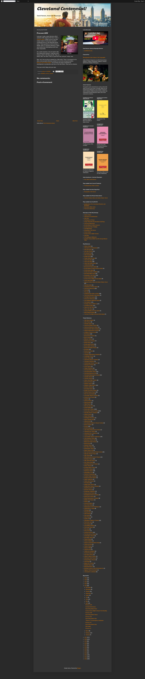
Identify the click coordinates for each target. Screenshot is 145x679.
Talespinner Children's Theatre (91, 520)
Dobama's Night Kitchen (90, 385)
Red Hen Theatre (88, 489)
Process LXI (88, 622)
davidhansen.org (88, 50)
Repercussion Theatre (89, 493)
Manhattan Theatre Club (90, 440)
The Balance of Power (89, 220)
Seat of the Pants (88, 505)
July (87, 597)
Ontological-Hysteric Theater (91, 464)
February (88, 632)
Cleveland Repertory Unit (90, 373)
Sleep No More (87, 511)
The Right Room (88, 228)
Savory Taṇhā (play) (89, 277)
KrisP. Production (88, 428)
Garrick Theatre (88, 400)
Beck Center (87, 337)
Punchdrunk (87, 482)
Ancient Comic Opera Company (91, 328)
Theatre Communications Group (92, 542)
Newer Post (40, 120)
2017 (85, 645)
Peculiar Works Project (89, 467)
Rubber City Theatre (89, 499)
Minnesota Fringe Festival (90, 441)
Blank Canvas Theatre (89, 340)
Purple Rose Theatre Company (91, 486)
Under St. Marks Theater (90, 556)
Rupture (86, 501)
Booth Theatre (87, 342)
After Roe (86, 218)
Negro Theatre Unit (88, 450)
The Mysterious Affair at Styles (91, 185)
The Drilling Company (89, 525)
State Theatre (87, 517)
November (88, 589)
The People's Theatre (89, 535)
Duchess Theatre (88, 387)
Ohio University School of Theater (92, 457)
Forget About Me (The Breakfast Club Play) (94, 221)
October (88, 591)
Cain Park (86, 352)
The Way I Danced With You (90, 303)
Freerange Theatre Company (91, 395)
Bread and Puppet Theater (90, 347)
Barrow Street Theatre (89, 335)
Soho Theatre (87, 513)
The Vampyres (87, 302)
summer (51, 73)
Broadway (86, 349)
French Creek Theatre (89, 397)
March (87, 630)
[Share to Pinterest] (63, 71)
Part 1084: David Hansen (90, 179)
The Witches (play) (88, 305)
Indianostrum (87, 421)
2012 (85, 655)
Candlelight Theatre (89, 356)
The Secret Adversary (89, 208)
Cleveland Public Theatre (90, 371)
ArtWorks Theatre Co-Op (90, 332)
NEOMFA (43, 73)
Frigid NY (86, 399)
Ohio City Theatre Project (90, 453)
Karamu (86, 426)
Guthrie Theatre (88, 414)
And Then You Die (88, 251)
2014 (85, 651)
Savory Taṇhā (87, 232)
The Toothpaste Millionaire (90, 237)
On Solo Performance (91, 606)
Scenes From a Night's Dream (91, 233)
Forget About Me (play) (89, 258)
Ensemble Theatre (88, 388)
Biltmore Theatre (88, 339)
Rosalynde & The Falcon (90, 191)
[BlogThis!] (58, 71)
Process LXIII (89, 612)
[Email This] (56, 71)
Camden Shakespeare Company (92, 354)
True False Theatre (88, 554)
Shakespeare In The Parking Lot (91, 506)
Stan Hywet (87, 515)
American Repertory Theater (91, 327)
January (88, 634)
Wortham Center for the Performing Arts (93, 568)
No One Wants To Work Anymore (92, 225)
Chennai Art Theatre (89, 364)
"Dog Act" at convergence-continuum (94, 620)
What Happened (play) (89, 312)
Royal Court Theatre (89, 496)
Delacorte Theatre (88, 381)
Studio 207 (86, 518)
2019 (85, 641)
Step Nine (86, 235)
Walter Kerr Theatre (89, 563)
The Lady (86, 292)
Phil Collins (88, 626)
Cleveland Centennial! (61, 8)
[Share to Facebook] (61, 71)
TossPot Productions (89, 553)
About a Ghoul (87, 215)
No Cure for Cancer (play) (90, 266)
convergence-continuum (90, 571)
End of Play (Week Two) (91, 618)
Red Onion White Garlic (89, 273)
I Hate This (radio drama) (90, 263)
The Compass (87, 523)
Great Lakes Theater (89, 409)
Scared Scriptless (88, 503)
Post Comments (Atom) (49, 123)
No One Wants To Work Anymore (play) (93, 268)
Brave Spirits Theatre (89, 346)
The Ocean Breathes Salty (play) (92, 295)
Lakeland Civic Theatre (89, 431)
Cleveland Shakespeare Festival (92, 375)
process (47, 73)
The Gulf (86, 290)
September (88, 593)
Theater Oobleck (88, 541)
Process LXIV (89, 604)
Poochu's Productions (89, 474)
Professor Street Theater (90, 477)
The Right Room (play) (89, 297)
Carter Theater (87, 358)
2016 (85, 647)
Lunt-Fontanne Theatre (89, 438)
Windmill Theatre (88, 564)
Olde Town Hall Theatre (89, 460)
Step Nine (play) (88, 285)
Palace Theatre (87, 465)
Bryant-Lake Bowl (88, 351)
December (88, 587)
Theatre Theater (88, 546)
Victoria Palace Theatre (89, 559)
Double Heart (87, 256)
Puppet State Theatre (89, 484)
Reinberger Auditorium (89, 491)
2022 (85, 585)
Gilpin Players (87, 404)
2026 (85, 578)
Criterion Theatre (88, 378)
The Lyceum (87, 530)
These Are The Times (89, 307)
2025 (85, 579)
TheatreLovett (87, 549)
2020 (85, 639)
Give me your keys (88, 405)
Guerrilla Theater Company (90, 412)
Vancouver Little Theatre (90, 558)
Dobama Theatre (88, 383)
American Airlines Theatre (90, 325)
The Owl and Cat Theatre (90, 534)
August (87, 595)
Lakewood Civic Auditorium (90, 433)
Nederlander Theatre (89, 448)
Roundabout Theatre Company (91, 494)
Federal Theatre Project (89, 392)
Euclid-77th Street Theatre (90, 390)
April (87, 603)
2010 (85, 658)
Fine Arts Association (89, 393)
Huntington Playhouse (89, 417)
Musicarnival (87, 443)
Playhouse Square (88, 470)
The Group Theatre (88, 527)
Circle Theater (87, 366)
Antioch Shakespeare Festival (91, 330)
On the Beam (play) (88, 270)
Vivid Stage (87, 561)
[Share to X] (59, 71)
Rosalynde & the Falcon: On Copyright (94, 57)
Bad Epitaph (87, 334)
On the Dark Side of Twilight (90, 227)
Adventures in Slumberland (90, 247)
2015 (85, 649)
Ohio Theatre (87, 455)
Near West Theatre (88, 446)
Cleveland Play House (89, 369)
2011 (85, 657)
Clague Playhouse (88, 368)
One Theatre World (88, 462)
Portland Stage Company (90, 476)
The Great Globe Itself (89, 223)
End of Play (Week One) (91, 624)
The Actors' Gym (88, 522)
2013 (85, 653)
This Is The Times (88, 309)
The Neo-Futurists (88, 532)
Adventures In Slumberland (90, 216)
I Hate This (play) (88, 261)
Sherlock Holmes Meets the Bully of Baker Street (96, 198)
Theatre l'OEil (87, 547)
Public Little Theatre (89, 481)
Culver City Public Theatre (90, 380)
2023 (85, 583)
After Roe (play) (88, 249)
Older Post (75, 120)
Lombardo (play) (88, 265)
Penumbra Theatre (88, 469)
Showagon (86, 510)
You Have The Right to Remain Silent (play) (94, 314)
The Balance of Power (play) (91, 286)
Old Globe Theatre (88, 458)
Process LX (88, 628)
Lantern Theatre (88, 434)
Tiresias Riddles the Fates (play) (92, 310)
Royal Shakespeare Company (91, 498)
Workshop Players (88, 566)
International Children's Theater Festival (93, 423)
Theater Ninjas (87, 539)
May (87, 601)
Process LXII (89, 616)
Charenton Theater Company (91, 359)
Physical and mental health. (44, 62)
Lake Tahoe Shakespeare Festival (92, 429)
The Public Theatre (88, 537)
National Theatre (88, 445)
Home (57, 120)
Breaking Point (87, 253)
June (87, 599)
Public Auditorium (88, 479)
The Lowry (86, 529)
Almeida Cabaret (88, 323)
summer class (40, 39)
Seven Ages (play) (88, 280)
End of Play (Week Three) (92, 614)
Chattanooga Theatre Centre (91, 363)
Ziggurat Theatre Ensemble (90, 570)
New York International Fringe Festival (93, 452)
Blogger (79, 668)
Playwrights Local (88, 472)
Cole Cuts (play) (88, 254)
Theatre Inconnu (88, 544)
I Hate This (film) (88, 259)
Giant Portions (87, 402)
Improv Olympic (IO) (89, 419)
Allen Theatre (87, 322)
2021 (85, 637)
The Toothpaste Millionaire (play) (92, 300)
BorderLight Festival (89, 344)
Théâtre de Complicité (89, 551)
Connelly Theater (88, 376)
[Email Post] (53, 71)
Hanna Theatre (87, 416)
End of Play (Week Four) (91, 608)
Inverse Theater (88, 424)
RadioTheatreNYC (88, 487)
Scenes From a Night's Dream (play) (93, 278)
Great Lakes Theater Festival (91, 411)
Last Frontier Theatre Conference (92, 436)
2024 (85, 581)
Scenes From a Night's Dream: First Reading (96, 610)
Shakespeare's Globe (89, 508)
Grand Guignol (87, 407)
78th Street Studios (88, 320)
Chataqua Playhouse (89, 361)
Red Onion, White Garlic (89, 207)
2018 (85, 643)
